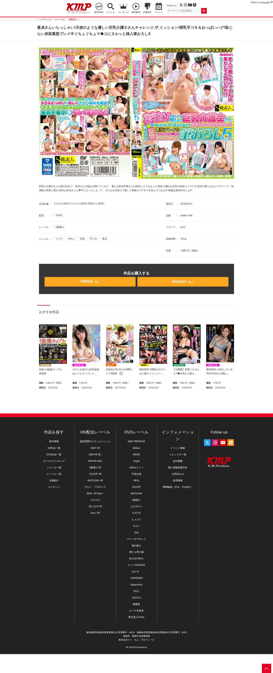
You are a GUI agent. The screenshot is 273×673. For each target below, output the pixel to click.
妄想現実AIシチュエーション (95, 441)
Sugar (136, 460)
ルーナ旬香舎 (136, 610)
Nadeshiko (136, 584)
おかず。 (111, 365)
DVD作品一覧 (54, 454)
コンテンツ (54, 486)
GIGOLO (136, 597)
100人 (136, 591)
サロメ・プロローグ (95, 486)
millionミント (136, 467)
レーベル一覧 (54, 473)
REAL (136, 480)
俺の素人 (136, 545)
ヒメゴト (136, 519)
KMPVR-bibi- (95, 460)
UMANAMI (45, 365)
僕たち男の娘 (136, 551)
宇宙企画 (136, 473)
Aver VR (95, 512)
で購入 (90, 281)
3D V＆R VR (95, 506)
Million (136, 447)
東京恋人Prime (136, 617)
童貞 (104, 238)
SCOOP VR (95, 473)
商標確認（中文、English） (178, 486)
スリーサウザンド (136, 538)
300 (136, 532)
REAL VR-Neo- (95, 493)
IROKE (136, 454)
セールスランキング (54, 460)
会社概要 (178, 460)
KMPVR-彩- (79, 365)
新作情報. (99, 12)
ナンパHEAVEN (136, 564)
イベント (158, 12)
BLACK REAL (136, 558)
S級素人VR (95, 467)
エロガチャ (136, 506)
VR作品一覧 (54, 447)
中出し (71, 238)
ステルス (95, 499)
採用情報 (178, 480)
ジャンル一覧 (54, 467)
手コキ (93, 238)
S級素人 (60, 226)
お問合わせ (178, 473)
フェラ (59, 238)
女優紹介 (147, 12)
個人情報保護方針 (177, 467)
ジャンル (110, 12)
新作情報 (54, 441)
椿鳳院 (136, 604)
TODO (59, 215)
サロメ (136, 525)
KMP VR (95, 447)
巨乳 (82, 238)
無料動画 (135, 12)
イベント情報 (177, 447)
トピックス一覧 (177, 454)
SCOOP (136, 486)
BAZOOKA (179, 365)
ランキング (123, 12)
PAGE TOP (266, 668)
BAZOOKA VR (95, 480)
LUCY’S (136, 512)
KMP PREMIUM (136, 441)
